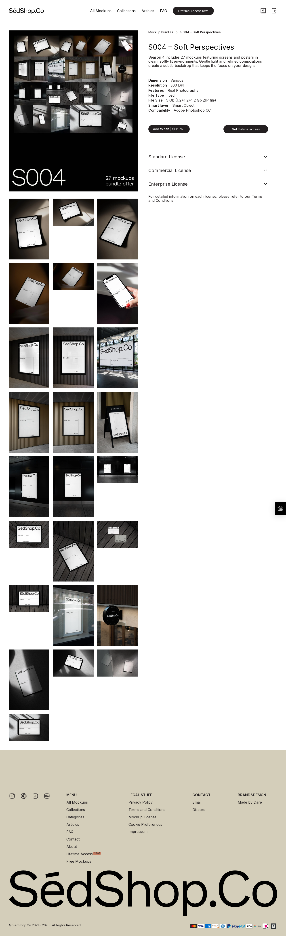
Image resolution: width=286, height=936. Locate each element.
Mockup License (142, 817)
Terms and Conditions (146, 810)
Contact (73, 839)
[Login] (274, 11)
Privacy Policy (140, 802)
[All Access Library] (263, 11)
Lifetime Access (193, 11)
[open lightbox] (73, 110)
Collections (126, 11)
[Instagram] (12, 796)
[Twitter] (24, 796)
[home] (26, 11)
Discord (198, 810)
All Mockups (100, 11)
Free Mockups (78, 861)
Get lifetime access (246, 129)
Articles (147, 11)
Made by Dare (250, 802)
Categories (75, 817)
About (71, 847)
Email (196, 802)
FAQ (163, 11)
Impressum (137, 832)
